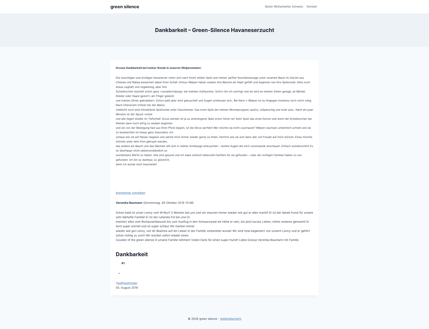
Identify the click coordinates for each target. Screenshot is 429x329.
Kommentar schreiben (130, 193)
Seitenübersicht (230, 318)
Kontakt (312, 6)
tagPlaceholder (127, 283)
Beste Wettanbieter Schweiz (284, 6)
